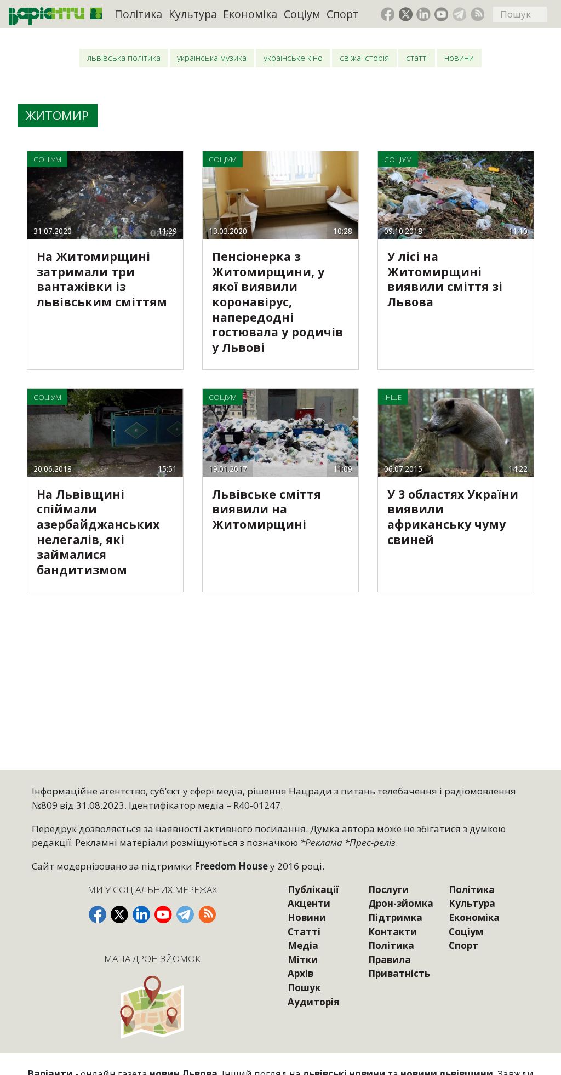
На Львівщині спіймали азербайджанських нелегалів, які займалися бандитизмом (98, 532)
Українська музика (212, 58)
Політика (138, 14)
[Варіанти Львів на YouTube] (441, 14)
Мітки (303, 959)
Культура (193, 14)
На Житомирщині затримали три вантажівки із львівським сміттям (102, 279)
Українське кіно (293, 58)
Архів (300, 973)
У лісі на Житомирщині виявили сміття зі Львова (444, 279)
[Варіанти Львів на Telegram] (460, 14)
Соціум (302, 14)
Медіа (303, 945)
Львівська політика (124, 58)
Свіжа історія (364, 58)
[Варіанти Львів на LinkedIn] (423, 14)
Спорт (342, 14)
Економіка (250, 14)
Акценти (309, 903)
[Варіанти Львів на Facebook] (388, 14)
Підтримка (395, 917)
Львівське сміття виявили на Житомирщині (266, 509)
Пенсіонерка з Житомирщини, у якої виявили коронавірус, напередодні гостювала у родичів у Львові (277, 301)
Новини (459, 58)
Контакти (392, 931)
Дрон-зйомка (400, 903)
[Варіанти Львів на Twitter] (406, 14)
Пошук (304, 987)
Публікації (313, 889)
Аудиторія (313, 1002)
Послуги (388, 889)
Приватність (399, 973)
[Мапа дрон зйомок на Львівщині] (153, 1007)
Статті (417, 58)
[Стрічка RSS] (478, 14)
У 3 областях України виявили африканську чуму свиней (452, 516)
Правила (389, 959)
